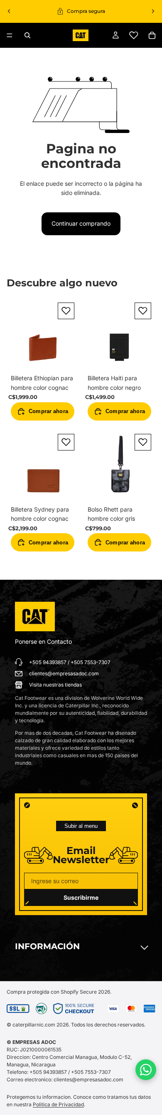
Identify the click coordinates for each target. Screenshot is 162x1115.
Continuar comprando (81, 223)
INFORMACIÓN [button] (47, 946)
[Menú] (9, 35)
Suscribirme (81, 897)
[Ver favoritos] (134, 35)
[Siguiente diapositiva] (153, 11)
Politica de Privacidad (58, 1104)
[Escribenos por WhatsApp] (145, 1069)
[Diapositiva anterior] (9, 11)
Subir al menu (81, 826)
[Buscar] (27, 35)
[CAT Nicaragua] (35, 617)
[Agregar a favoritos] (66, 311)
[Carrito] (152, 35)
